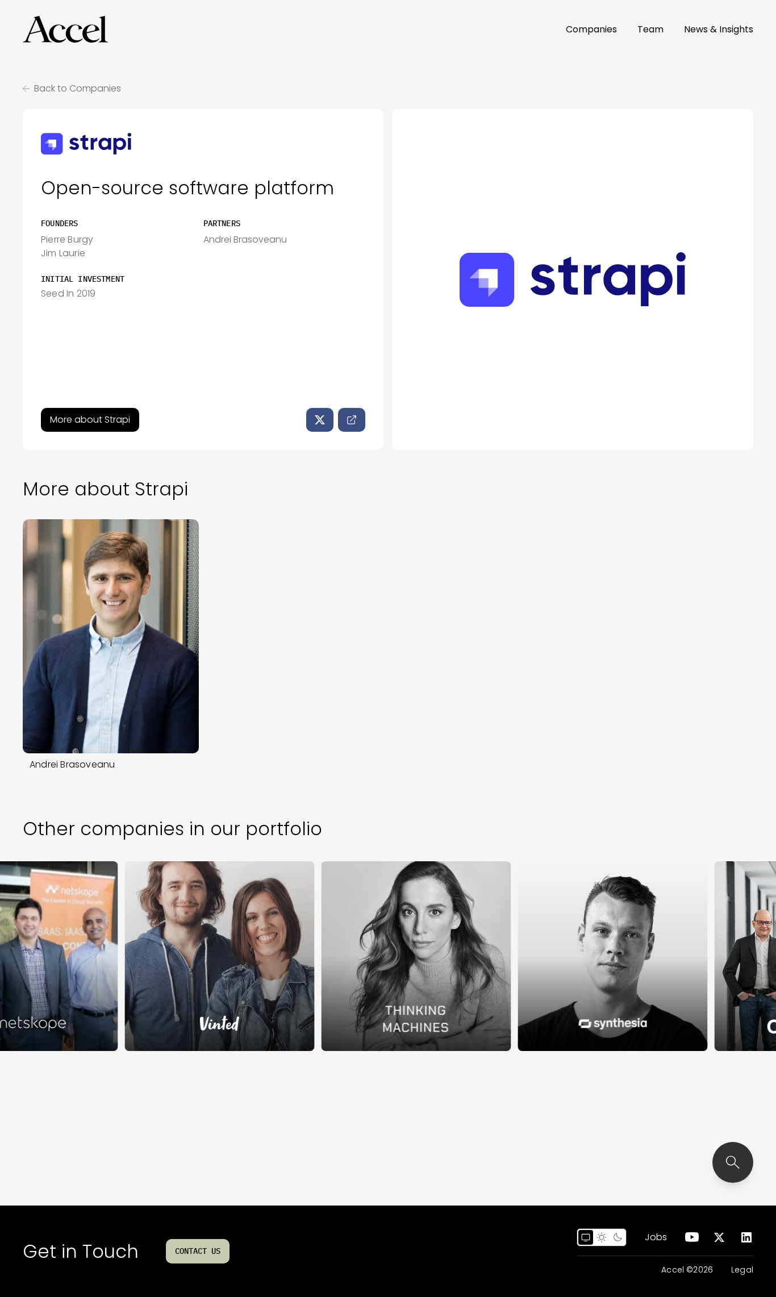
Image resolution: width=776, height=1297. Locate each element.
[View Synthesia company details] (585, 956)
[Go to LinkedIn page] (746, 1237)
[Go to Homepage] (65, 29)
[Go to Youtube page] (692, 1237)
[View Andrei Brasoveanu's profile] (111, 636)
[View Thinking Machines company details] (388, 956)
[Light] (601, 1237)
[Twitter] (319, 420)
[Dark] (617, 1237)
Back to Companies (77, 88)
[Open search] (732, 1162)
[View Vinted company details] (192, 956)
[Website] (351, 420)
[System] (585, 1237)
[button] (65, 29)
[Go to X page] (719, 1237)
